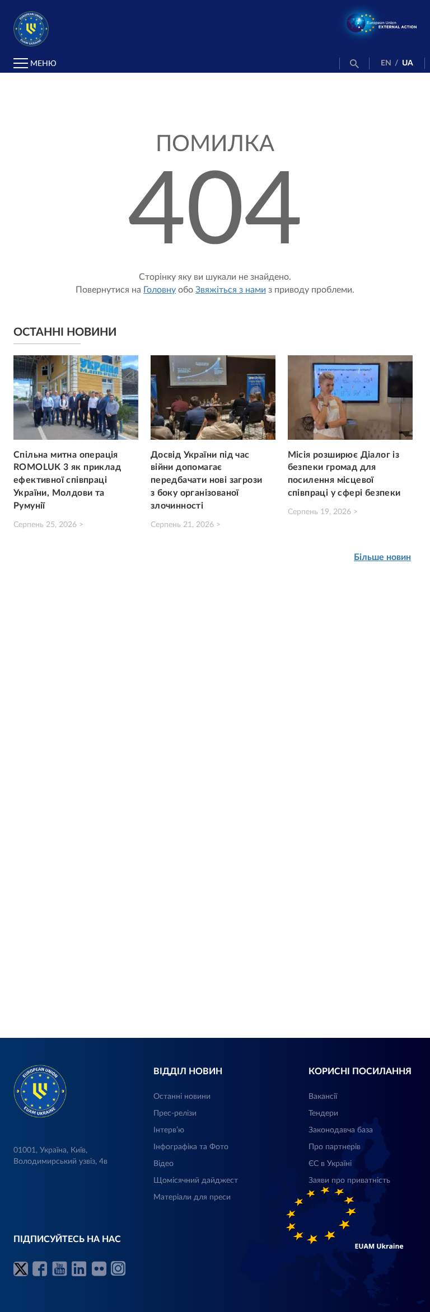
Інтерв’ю (168, 1130)
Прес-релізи (175, 1113)
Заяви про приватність (349, 1180)
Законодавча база (341, 1130)
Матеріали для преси (192, 1197)
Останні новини (182, 1097)
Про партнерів (335, 1147)
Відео (163, 1164)
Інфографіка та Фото (190, 1147)
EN (386, 63)
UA (407, 63)
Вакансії (323, 1097)
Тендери (323, 1113)
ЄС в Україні (330, 1164)
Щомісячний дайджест (195, 1180)
